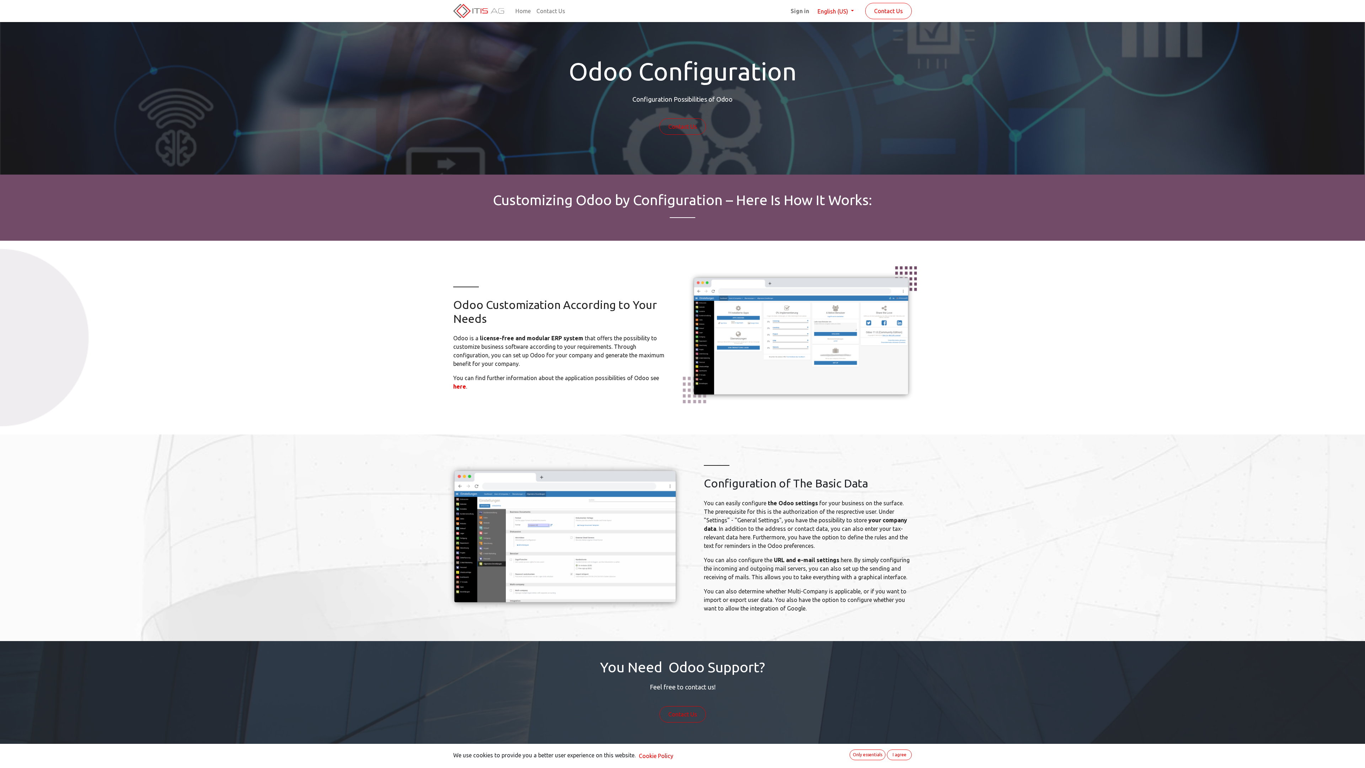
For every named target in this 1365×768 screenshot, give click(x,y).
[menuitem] (523, 11)
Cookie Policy (656, 756)
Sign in (800, 11)
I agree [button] (899, 754)
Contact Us (888, 11)
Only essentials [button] (867, 754)
